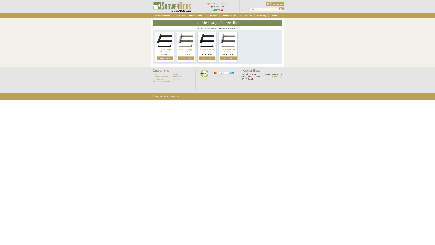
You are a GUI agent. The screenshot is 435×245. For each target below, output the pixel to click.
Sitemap (176, 79)
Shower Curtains (195, 16)
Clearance (274, 16)
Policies (155, 74)
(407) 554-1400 (276, 77)
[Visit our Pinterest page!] (222, 10)
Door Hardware (246, 16)
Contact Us (224, 3)
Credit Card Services (205, 78)
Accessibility (261, 16)
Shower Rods (180, 16)
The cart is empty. (277, 4)
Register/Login (211, 3)
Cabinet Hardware (229, 16)
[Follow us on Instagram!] (219, 10)
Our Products (201, 28)
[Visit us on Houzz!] (216, 10)
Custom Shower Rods (162, 16)
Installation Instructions (161, 82)
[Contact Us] (214, 10)
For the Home (212, 16)
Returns (176, 74)
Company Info (158, 79)
